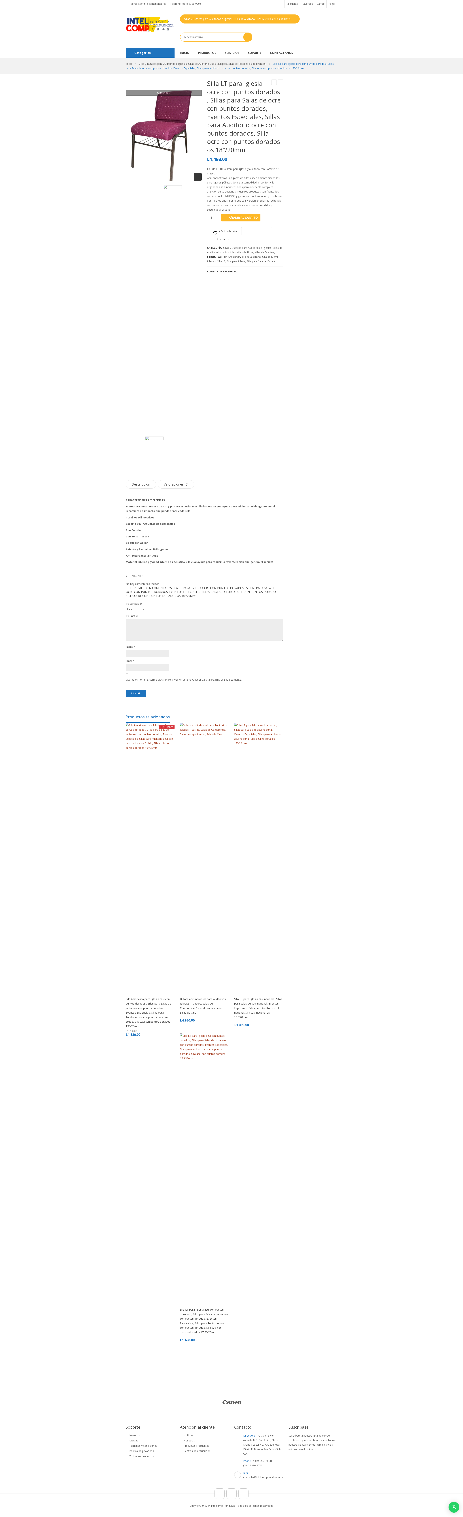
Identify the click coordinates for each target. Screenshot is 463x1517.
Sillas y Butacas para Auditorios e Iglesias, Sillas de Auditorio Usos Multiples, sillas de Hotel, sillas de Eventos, (202, 63)
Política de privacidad (141, 1451)
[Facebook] (242, 271)
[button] (454, 1507)
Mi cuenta (292, 3)
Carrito (321, 3)
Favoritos (307, 3)
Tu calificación (134, 603)
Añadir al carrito (243, 218)
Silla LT (221, 261)
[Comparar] (130, 995)
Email (130, 661)
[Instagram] (231, 1493)
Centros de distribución (197, 1451)
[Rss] (243, 1493)
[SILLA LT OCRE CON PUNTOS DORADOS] (173, 320)
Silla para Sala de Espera (261, 261)
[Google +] (259, 271)
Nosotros (135, 1435)
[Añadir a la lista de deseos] (138, 995)
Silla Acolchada (231, 256)
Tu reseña (132, 615)
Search (247, 37)
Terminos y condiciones (143, 1445)
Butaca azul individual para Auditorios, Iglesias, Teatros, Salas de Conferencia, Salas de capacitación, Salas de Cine (203, 1005)
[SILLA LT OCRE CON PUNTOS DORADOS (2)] (164, 130)
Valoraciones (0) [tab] (176, 484)
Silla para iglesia (236, 261)
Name (130, 646)
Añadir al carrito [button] (155, 995)
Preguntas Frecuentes (196, 1445)
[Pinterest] (253, 271)
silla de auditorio (251, 256)
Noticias (188, 1435)
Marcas (133, 1440)
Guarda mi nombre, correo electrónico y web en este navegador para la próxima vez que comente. (184, 679)
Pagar (331, 3)
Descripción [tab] (141, 484)
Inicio (129, 63)
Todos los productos (141, 1456)
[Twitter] (247, 271)
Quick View (147, 995)
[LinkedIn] (264, 271)
